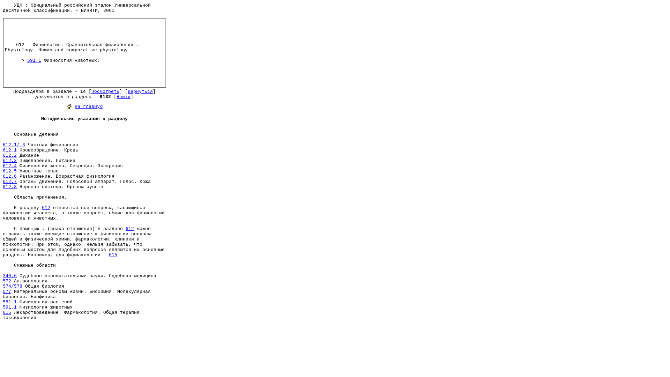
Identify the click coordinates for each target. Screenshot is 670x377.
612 (46, 207)
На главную (89, 106)
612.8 (10, 187)
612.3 (10, 160)
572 (7, 281)
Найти (124, 96)
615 (113, 255)
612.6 (10, 176)
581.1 (10, 302)
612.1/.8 (14, 145)
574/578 (12, 286)
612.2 (10, 155)
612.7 (10, 181)
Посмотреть (105, 91)
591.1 (34, 60)
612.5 (10, 171)
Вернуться (140, 91)
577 (7, 291)
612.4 (10, 166)
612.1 (10, 150)
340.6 (10, 276)
